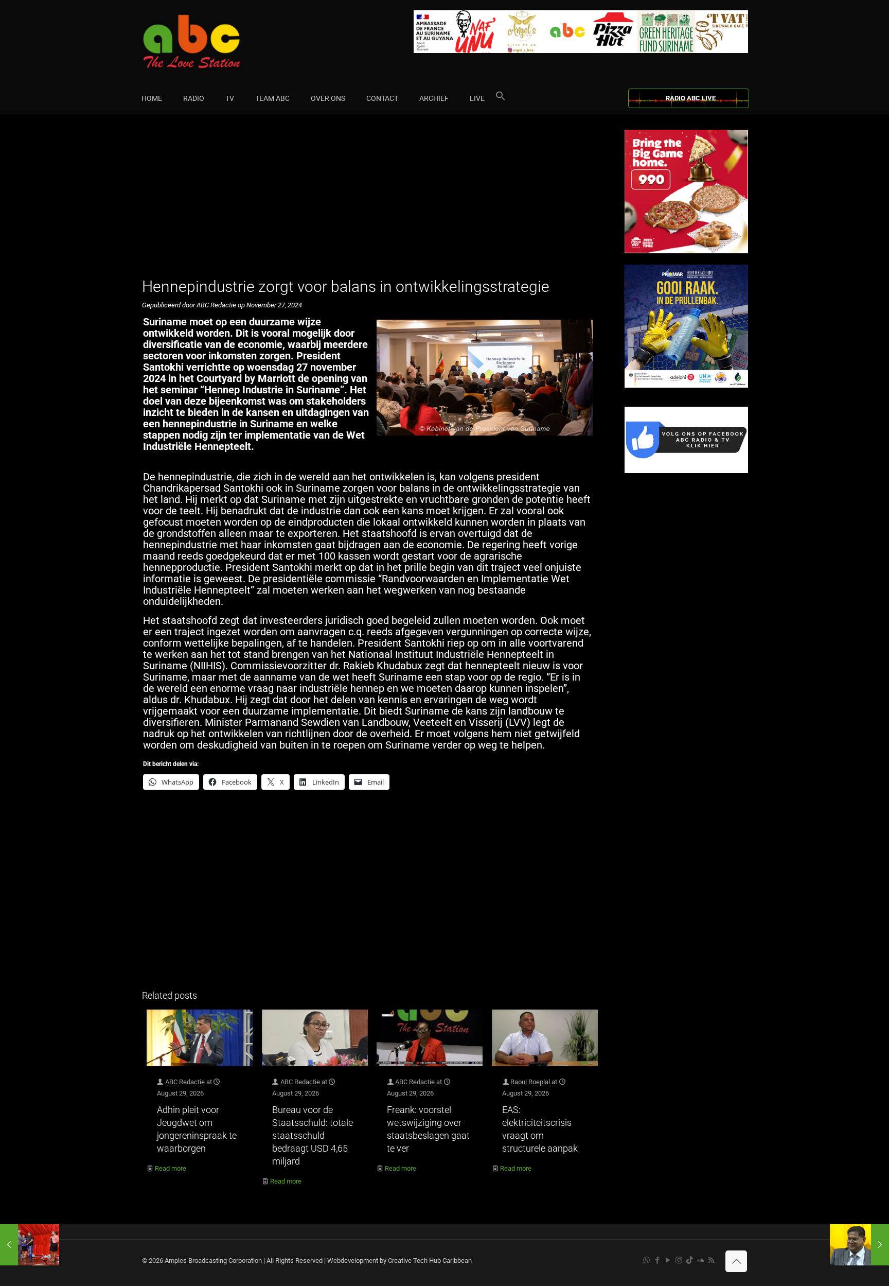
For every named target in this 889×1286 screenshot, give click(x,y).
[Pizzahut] (686, 251)
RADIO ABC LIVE (691, 98)
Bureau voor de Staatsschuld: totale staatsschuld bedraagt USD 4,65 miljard (312, 1135)
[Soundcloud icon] (700, 1260)
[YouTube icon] (668, 1260)
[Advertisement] (372, 202)
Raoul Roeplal (530, 1082)
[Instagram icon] (679, 1260)
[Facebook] (686, 471)
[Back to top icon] (736, 1261)
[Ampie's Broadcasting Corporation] (211, 41)
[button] (500, 98)
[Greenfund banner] (686, 385)
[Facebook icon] (657, 1260)
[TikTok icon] (690, 1260)
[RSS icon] (711, 1260)
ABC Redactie (185, 1082)
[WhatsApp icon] (646, 1260)
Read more (170, 1168)
